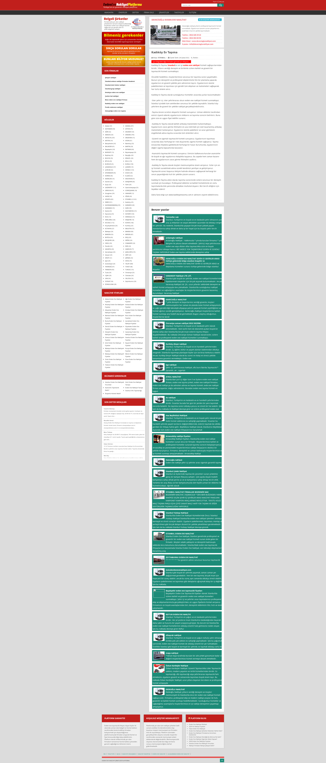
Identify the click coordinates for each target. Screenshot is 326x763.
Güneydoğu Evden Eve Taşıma (115, 111)
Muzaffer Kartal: (109, 420)
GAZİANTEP (108, 187)
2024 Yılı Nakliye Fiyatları (197, 726)
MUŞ (126, 237)
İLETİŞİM (192, 12)
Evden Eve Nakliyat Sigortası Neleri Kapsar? (203, 739)
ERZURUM (128, 179)
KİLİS (106, 217)
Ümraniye (128, 272)
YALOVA (128, 278)
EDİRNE (107, 176)
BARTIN (127, 146)
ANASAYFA (108, 12)
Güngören (108, 193)
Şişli (106, 261)
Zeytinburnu (129, 281)
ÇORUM (107, 170)
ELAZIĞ (127, 176)
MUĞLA (107, 237)
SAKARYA (108, 249)
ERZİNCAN (108, 179)
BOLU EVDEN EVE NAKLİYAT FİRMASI (116, 100)
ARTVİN (107, 141)
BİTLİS (107, 161)
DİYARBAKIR (109, 173)
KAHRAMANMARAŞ (111, 205)
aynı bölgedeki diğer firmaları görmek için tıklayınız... (171, 62)
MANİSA (128, 231)
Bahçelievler (109, 143)
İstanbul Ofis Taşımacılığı (133, 391)
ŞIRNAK (127, 258)
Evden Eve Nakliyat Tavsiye (134, 388)
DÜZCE (127, 173)
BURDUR (108, 164)
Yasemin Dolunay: (109, 409)
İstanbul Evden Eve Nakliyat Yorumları (201, 743)
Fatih (127, 184)
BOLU (127, 161)
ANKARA (128, 135)
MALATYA (128, 228)
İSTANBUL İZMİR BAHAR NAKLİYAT (115, 85)
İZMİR (107, 202)
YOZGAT (107, 281)
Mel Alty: (106, 456)
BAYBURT (108, 152)
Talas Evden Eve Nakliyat (197, 729)
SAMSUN (128, 249)
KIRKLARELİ (109, 220)
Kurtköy (128, 226)
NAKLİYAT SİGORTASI (144, 754)
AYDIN (127, 141)
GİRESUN (108, 190)
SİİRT (126, 255)
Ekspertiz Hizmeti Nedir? (113, 393)
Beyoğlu (128, 155)
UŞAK (107, 275)
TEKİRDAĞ (108, 267)
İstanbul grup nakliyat (112, 89)
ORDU (107, 243)
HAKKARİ (128, 193)
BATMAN (128, 149)
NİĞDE (127, 240)
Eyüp (106, 184)
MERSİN (127, 234)
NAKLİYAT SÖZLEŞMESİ (129, 754)
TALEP (127, 264)
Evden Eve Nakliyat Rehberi (198, 724)
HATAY (107, 196)
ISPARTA (108, 199)
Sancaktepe (109, 252)
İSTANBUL (161, 58)
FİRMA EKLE (149, 12)
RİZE (126, 246)
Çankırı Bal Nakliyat (112, 96)
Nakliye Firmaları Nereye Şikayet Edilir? (201, 746)
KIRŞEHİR (128, 220)
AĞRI (106, 132)
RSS (105, 754)
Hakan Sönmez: (108, 444)
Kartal (107, 211)
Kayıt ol (215, 1)
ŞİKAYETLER (164, 12)
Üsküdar (128, 275)
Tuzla (106, 272)
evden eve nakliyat (191, 65)
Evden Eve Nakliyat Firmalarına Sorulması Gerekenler (202, 734)
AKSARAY (128, 132)
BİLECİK (107, 158)
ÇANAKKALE (109, 167)
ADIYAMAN (108, 129)
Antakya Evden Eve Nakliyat (115, 92)
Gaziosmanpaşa (130, 187)
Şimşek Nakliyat (110, 78)
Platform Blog (198, 718)
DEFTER (135, 12)
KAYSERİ (128, 214)
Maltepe (107, 231)
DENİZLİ (127, 170)
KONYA (127, 223)
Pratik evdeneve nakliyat (114, 107)
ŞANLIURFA (129, 252)
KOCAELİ (108, 223)
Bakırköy (128, 143)
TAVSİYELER (179, 12)
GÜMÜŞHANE (129, 190)
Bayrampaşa (129, 152)
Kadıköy (128, 202)
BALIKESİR (108, 146)
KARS (127, 208)
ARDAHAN (128, 138)
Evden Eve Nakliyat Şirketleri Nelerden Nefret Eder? (205, 731)
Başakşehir (108, 149)
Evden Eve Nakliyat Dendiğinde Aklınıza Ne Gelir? (205, 737)
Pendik (107, 246)
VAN (106, 278)
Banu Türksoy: (108, 432)
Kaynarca (108, 214)
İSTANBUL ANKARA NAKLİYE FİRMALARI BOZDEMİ (120, 81)
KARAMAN (108, 208)
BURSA (127, 164)
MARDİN (108, 234)
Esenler (107, 182)
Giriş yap (221, 1)
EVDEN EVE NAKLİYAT (158, 754)
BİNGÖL (128, 158)
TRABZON (108, 270)
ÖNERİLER (123, 12)
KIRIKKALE (128, 217)
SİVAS (127, 261)
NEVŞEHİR (108, 240)
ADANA (127, 126)
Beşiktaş (107, 155)
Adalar (107, 126)
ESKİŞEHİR (128, 182)
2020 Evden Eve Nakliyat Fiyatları (199, 741)
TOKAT (127, 267)
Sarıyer (107, 255)
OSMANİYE (128, 243)
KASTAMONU (129, 211)
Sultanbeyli (108, 264)
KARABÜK (128, 205)
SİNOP (107, 258)
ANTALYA (108, 138)
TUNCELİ (128, 270)
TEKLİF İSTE (111, 754)
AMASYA (108, 135)
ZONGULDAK (109, 284)
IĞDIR (127, 196)
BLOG (118, 754)
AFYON (127, 129)
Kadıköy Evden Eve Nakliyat (114, 103)
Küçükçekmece (110, 226)
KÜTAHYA (108, 228)
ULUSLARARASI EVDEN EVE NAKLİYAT (178, 754)
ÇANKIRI (128, 167)
